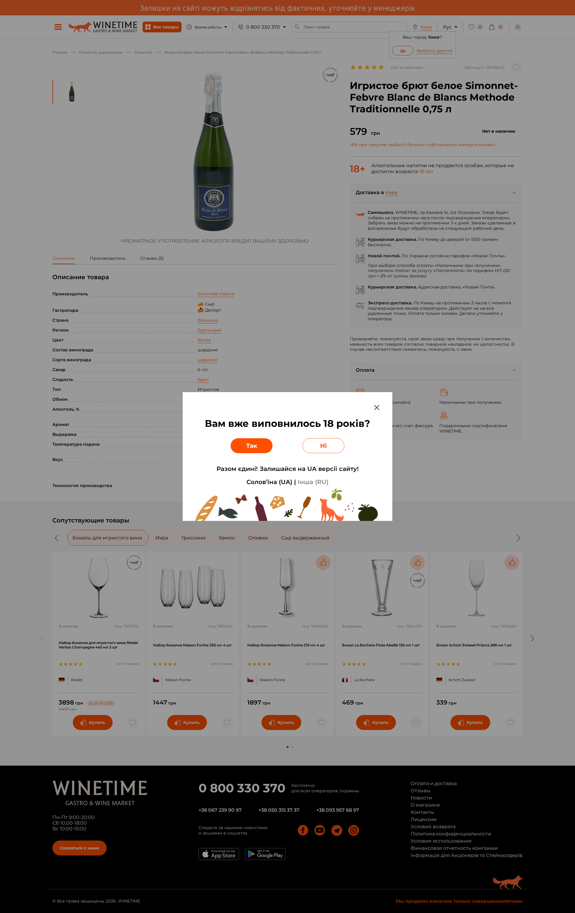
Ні (323, 445)
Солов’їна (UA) (269, 482)
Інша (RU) (313, 482)
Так (251, 445)
